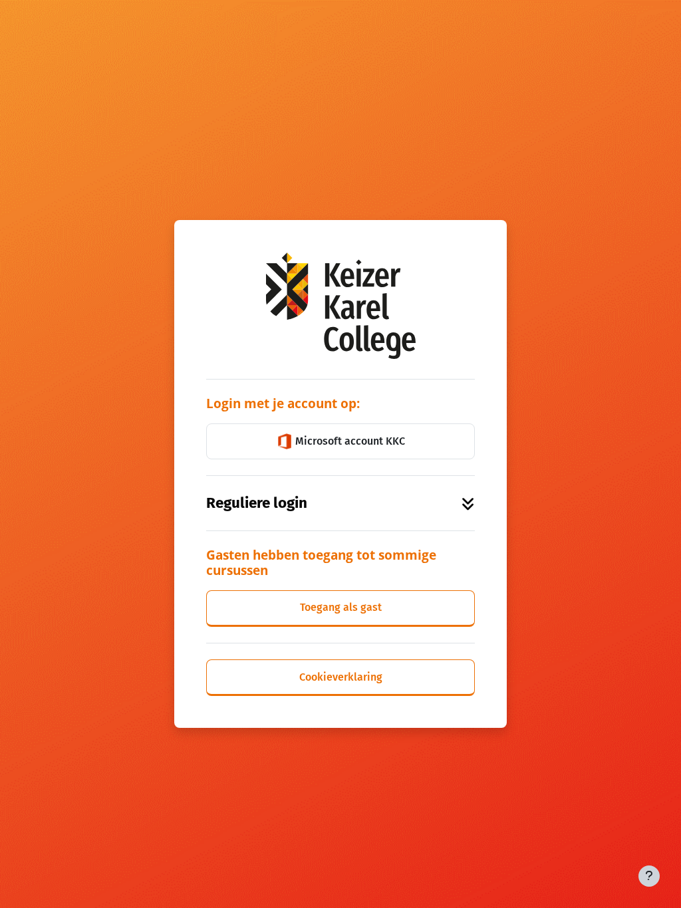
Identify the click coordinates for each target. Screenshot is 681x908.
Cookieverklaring (340, 677)
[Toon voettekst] (649, 876)
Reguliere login (256, 503)
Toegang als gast (341, 607)
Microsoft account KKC (349, 441)
